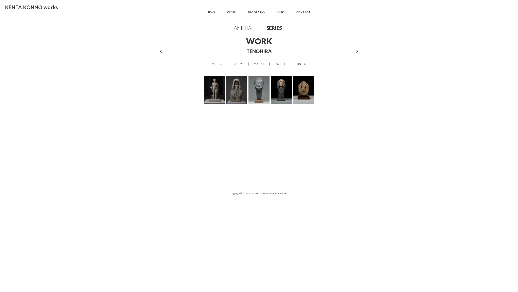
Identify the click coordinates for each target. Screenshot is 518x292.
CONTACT (303, 12)
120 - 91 (238, 63)
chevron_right (357, 51)
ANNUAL (244, 28)
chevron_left (161, 51)
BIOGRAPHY (256, 12)
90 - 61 (259, 63)
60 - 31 (280, 63)
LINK (280, 12)
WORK (231, 12)
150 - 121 (216, 63)
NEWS (211, 12)
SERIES (274, 28)
